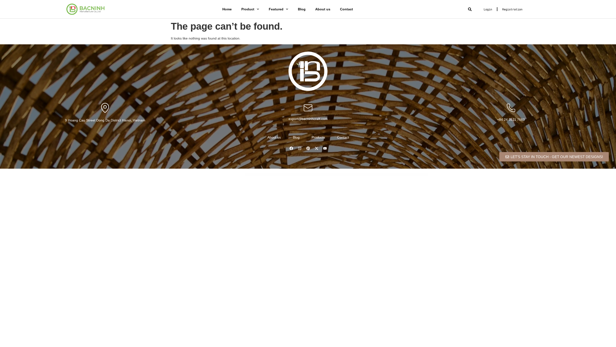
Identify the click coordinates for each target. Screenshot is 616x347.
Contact (346, 9)
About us (322, 9)
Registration (512, 9)
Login (488, 9)
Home (227, 9)
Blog (302, 9)
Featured (276, 9)
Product (247, 9)
